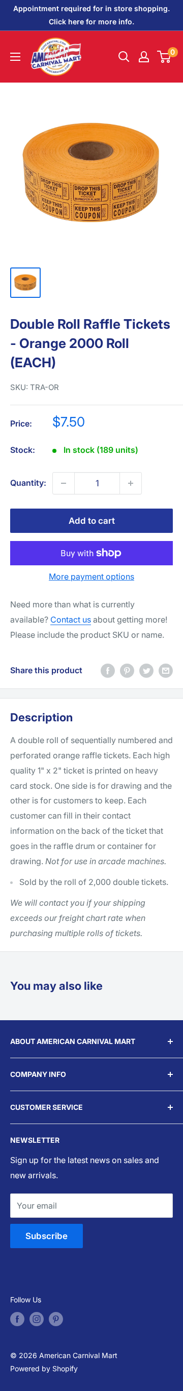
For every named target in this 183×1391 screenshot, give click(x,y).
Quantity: (28, 483)
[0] (164, 57)
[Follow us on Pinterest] (56, 1319)
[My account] (144, 56)
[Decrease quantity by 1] (63, 483)
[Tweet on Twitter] (146, 670)
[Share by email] (166, 670)
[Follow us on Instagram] (36, 1319)
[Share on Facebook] (108, 670)
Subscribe (46, 1236)
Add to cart (92, 521)
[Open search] (124, 56)
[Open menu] (15, 57)
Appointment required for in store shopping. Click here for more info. (91, 15)
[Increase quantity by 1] (130, 483)
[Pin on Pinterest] (127, 670)
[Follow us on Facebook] (17, 1319)
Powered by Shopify (44, 1368)
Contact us (70, 619)
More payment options (91, 576)
